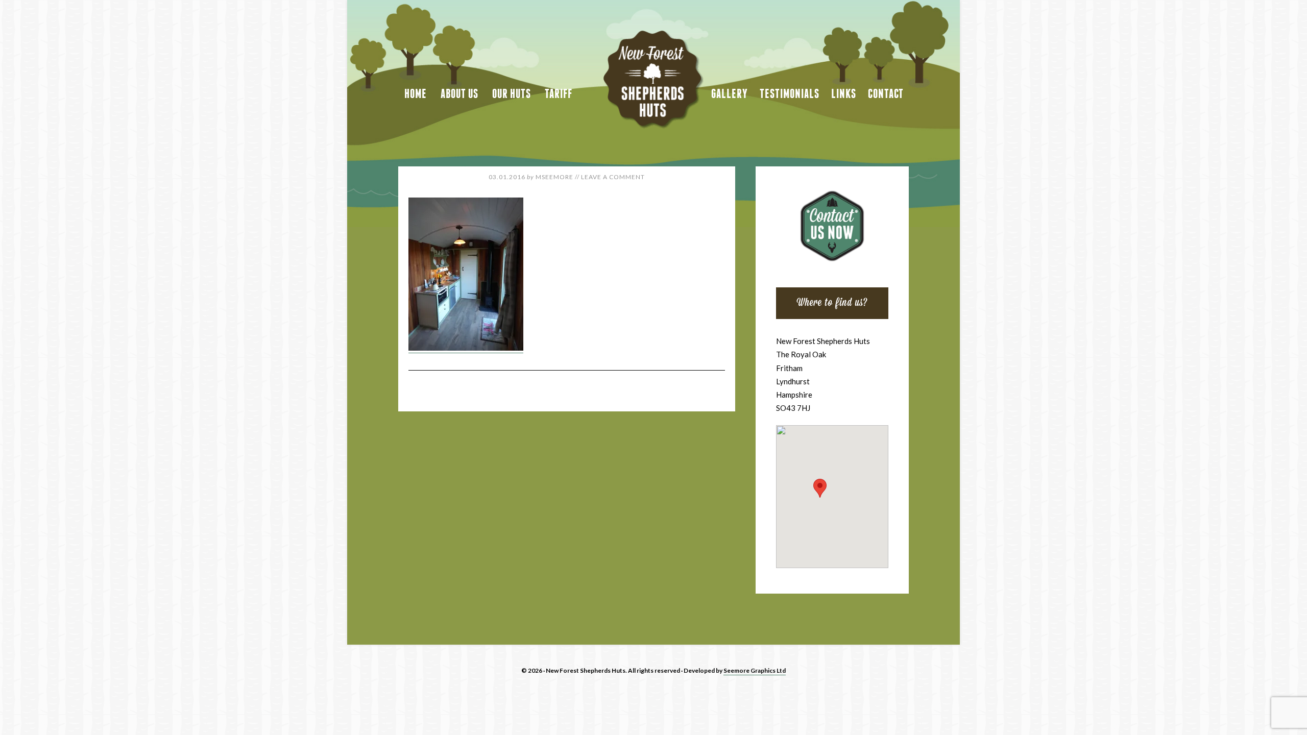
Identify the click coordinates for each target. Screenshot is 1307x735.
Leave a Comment (613, 177)
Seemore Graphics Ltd (754, 670)
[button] (820, 488)
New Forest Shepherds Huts (653, 80)
